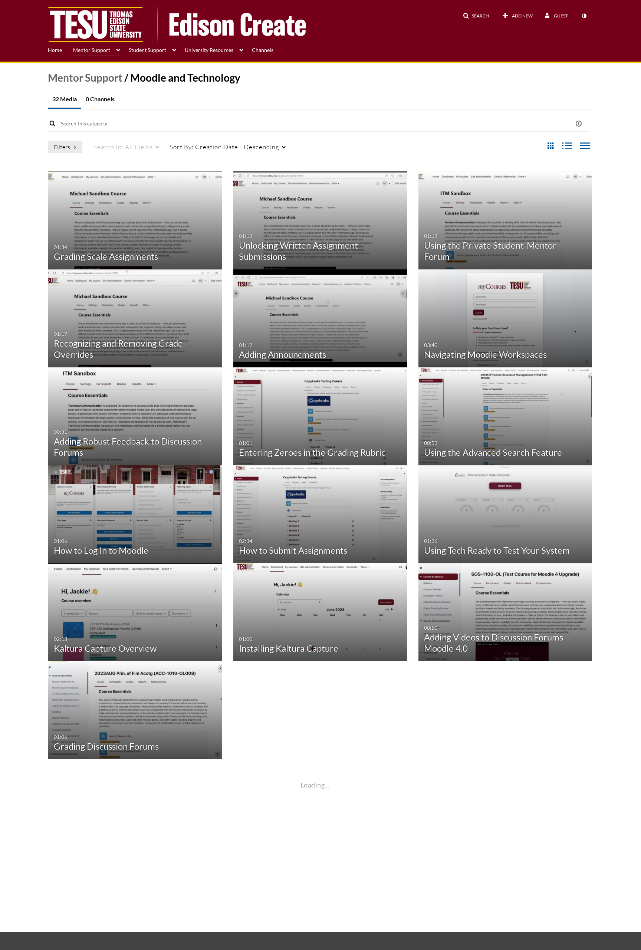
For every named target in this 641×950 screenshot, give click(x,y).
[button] (476, 16)
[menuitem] (60, 49)
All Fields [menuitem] (123, 147)
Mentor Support (85, 77)
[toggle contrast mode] (584, 16)
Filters (62, 146)
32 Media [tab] (64, 98)
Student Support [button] (147, 50)
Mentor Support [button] (91, 50)
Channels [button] (262, 50)
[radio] (550, 146)
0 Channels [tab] (100, 98)
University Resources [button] (209, 50)
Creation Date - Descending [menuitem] (224, 147)
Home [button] (55, 50)
